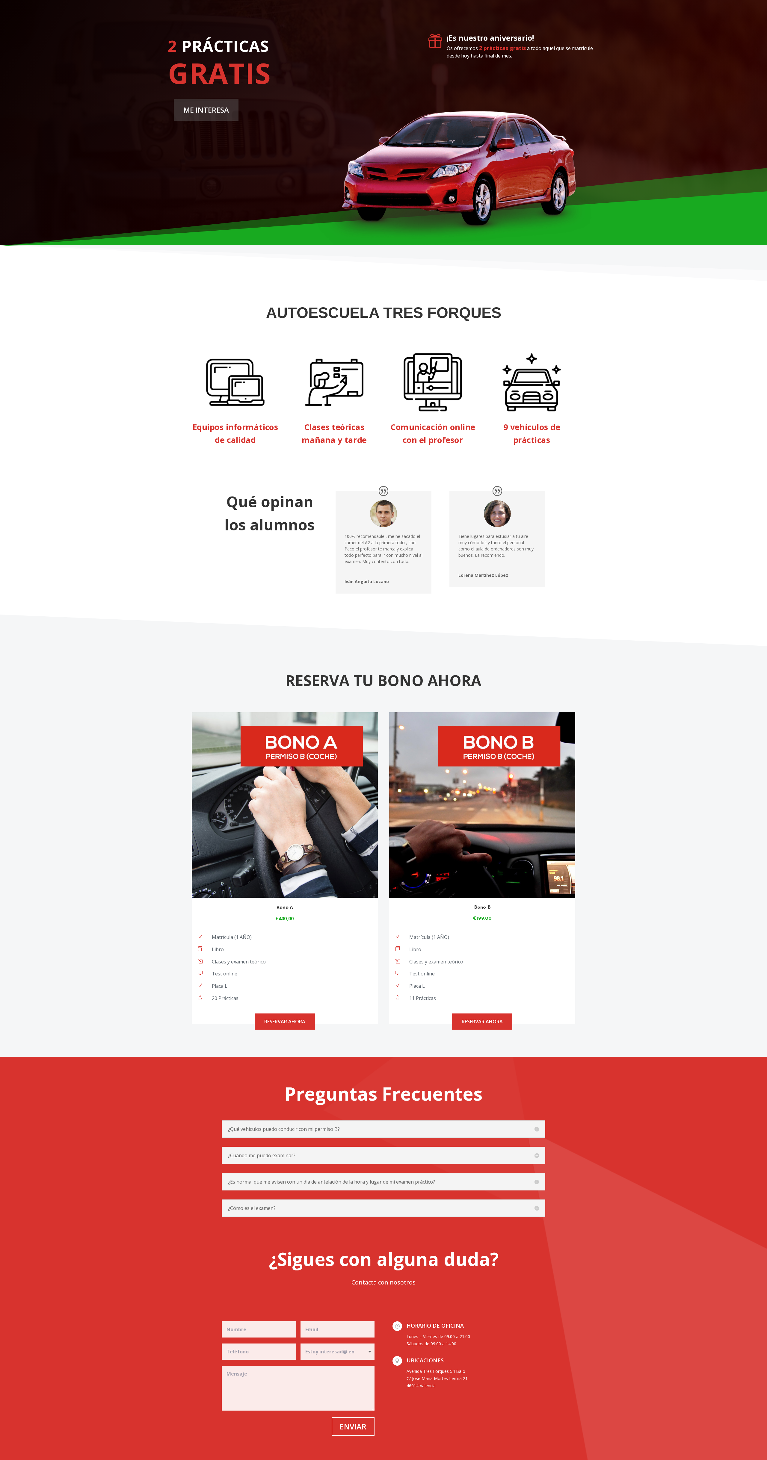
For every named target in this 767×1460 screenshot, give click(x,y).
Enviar (353, 1426)
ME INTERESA (206, 110)
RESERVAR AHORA (284, 1021)
